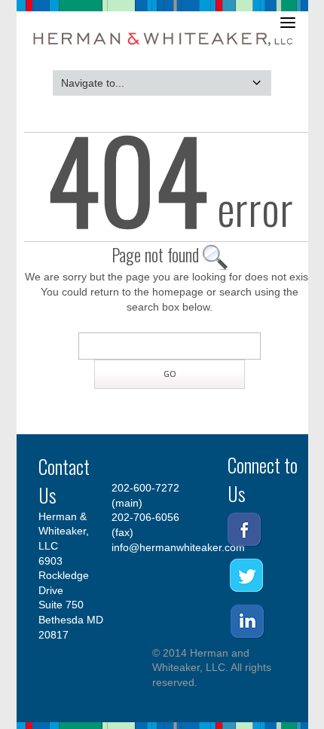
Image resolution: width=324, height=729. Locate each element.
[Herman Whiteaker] (164, 48)
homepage (177, 292)
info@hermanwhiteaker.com (178, 547)
